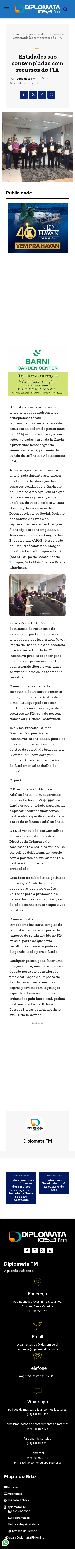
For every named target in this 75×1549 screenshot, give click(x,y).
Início (15, 34)
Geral (39, 34)
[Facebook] (24, 95)
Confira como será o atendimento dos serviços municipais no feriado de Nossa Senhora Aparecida (21, 1190)
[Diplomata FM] (38, 1125)
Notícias (27, 34)
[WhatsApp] (51, 95)
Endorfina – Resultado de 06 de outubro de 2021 (53, 1185)
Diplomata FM (26, 78)
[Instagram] (35, 1250)
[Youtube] (50, 1250)
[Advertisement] (37, 299)
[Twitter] (33, 95)
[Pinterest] (42, 95)
